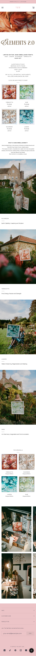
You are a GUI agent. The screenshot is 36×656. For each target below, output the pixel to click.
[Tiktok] (10, 650)
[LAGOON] (27, 117)
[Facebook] (5, 650)
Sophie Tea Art (16, 646)
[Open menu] (4, 7)
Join (30, 633)
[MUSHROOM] (9, 117)
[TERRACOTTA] (9, 92)
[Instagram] (21, 650)
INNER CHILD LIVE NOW (18, 1)
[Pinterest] (15, 650)
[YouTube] (26, 650)
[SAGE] (27, 92)
